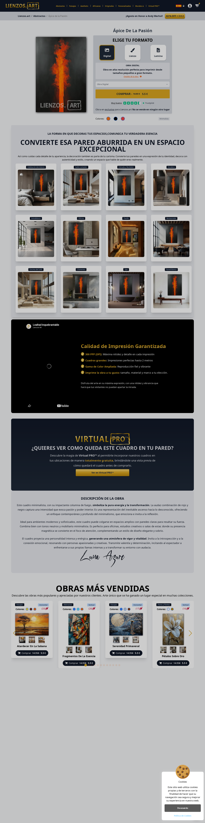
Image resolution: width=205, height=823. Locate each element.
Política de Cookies (182, 815)
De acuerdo (182, 808)
